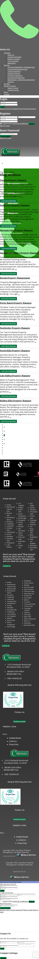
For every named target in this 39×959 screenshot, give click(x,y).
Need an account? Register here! (11, 109)
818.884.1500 (5, 49)
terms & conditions (20, 123)
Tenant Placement (14, 71)
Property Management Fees (17, 69)
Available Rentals (15, 738)
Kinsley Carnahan (14, 59)
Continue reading (8, 201)
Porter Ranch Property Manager (16, 303)
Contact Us (13, 741)
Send (2, 948)
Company (7, 53)
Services (7, 65)
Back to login (28, 910)
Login (2, 106)
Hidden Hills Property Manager (15, 401)
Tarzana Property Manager (13, 180)
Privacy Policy (13, 744)
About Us (11, 55)
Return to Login (5, 138)
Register (31, 123)
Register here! (5, 910)
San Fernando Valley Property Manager (19, 253)
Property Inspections (15, 76)
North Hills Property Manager (15, 350)
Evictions (11, 82)
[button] (19, 734)
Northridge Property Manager (15, 328)
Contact (6, 94)
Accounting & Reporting (16, 78)
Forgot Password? (29, 109)
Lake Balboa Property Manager (15, 376)
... (22, 196)
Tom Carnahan (13, 61)
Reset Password (5, 136)
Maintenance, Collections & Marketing (21, 80)
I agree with (15, 123)
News (6, 92)
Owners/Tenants (10, 86)
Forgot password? (16, 910)
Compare (3, 958)
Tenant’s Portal (13, 90)
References (12, 63)
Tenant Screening (14, 74)
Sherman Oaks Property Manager (16, 230)
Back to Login (5, 126)
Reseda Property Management (15, 278)
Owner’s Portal (13, 88)
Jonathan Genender (14, 57)
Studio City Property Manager (15, 205)
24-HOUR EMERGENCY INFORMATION (21, 67)
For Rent (7, 84)
